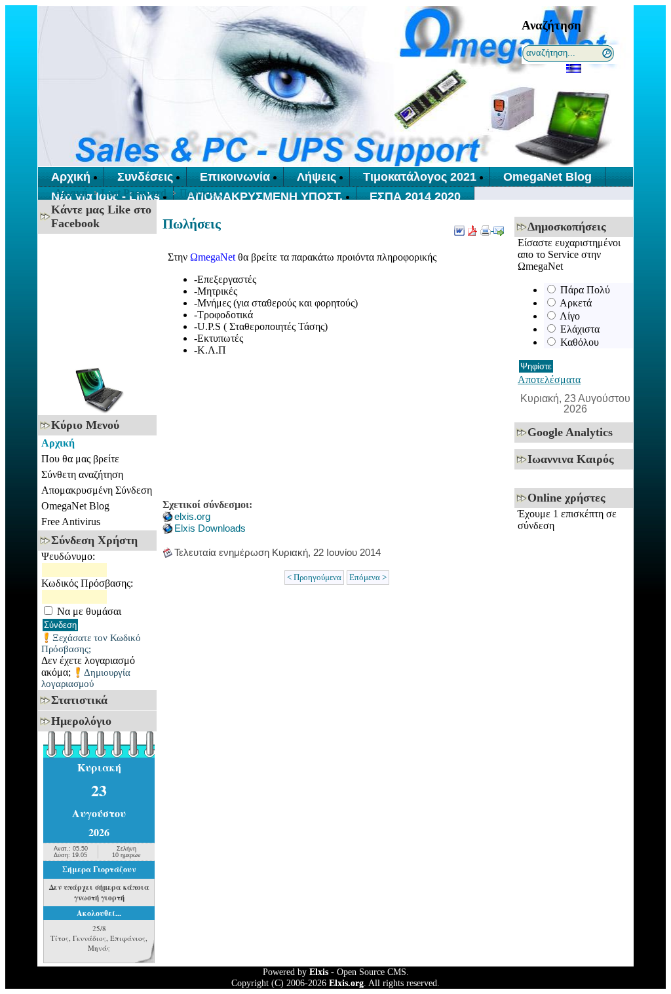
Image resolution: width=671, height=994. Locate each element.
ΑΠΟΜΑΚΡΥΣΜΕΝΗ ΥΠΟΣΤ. (265, 196)
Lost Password (133, 192)
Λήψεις (316, 176)
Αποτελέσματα (549, 379)
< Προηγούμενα (314, 577)
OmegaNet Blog (547, 176)
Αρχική (70, 176)
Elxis (318, 971)
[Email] (498, 226)
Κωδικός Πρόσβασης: (87, 583)
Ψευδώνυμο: (68, 556)
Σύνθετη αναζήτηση (82, 474)
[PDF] (472, 226)
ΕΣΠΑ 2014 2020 (415, 196)
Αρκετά (576, 302)
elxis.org (192, 516)
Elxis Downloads (210, 528)
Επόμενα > (368, 577)
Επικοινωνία (235, 176)
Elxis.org (346, 983)
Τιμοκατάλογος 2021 (419, 176)
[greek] (573, 67)
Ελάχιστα (580, 329)
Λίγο (570, 316)
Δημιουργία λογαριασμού (85, 678)
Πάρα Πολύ (585, 289)
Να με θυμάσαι (89, 611)
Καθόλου (579, 342)
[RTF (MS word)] (459, 226)
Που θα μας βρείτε (80, 458)
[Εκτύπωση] (486, 226)
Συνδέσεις (145, 176)
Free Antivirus (70, 521)
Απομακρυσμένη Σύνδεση (96, 490)
